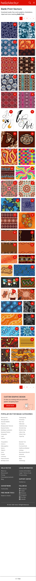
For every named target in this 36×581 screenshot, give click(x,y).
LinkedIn (23, 499)
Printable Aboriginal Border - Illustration (25, 233)
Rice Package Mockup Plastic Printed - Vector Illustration (9, 281)
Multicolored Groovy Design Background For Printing (26, 152)
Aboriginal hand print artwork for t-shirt (8, 291)
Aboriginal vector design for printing (26, 365)
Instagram (23, 495)
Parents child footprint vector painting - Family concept (9, 135)
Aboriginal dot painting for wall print (9, 340)
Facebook (23, 489)
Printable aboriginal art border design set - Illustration (27, 341)
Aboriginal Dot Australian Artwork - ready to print (9, 365)
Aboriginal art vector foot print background (9, 201)
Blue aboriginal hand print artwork (27, 329)
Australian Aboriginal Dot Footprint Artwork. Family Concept (6, 270)
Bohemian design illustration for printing (26, 183)
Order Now (10, 406)
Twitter (22, 491)
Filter (19, 579)
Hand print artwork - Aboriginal (25, 257)
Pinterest (23, 493)
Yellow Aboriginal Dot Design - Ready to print (11, 316)
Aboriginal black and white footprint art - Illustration (29, 306)
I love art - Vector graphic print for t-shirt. (24, 112)
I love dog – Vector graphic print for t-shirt (6, 113)
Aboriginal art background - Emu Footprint (26, 281)
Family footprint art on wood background (26, 134)
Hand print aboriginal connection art (24, 291)
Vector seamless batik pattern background (8, 77)
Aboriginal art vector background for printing (23, 351)
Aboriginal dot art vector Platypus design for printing (5, 355)
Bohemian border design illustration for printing (9, 215)
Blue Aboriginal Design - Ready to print (9, 329)
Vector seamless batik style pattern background (26, 94)
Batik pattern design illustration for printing (8, 42)
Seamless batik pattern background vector (26, 77)
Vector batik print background (7, 25)
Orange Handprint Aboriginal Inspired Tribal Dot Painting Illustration (25, 217)
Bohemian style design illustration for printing (9, 183)
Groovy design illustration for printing (8, 151)
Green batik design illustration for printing (26, 25)
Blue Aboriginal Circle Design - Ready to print (11, 304)
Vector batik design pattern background (8, 94)
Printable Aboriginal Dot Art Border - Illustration (9, 233)
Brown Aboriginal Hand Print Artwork (27, 376)
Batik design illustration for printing (26, 42)
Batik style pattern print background (9, 59)
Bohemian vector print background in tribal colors (7, 170)
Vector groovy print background (22, 169)
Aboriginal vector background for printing (9, 376)
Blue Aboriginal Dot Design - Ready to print (23, 267)
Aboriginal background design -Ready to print (8, 257)
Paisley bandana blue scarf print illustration (27, 202)
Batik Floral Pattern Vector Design (25, 59)
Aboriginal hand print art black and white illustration (28, 318)
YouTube (23, 497)
